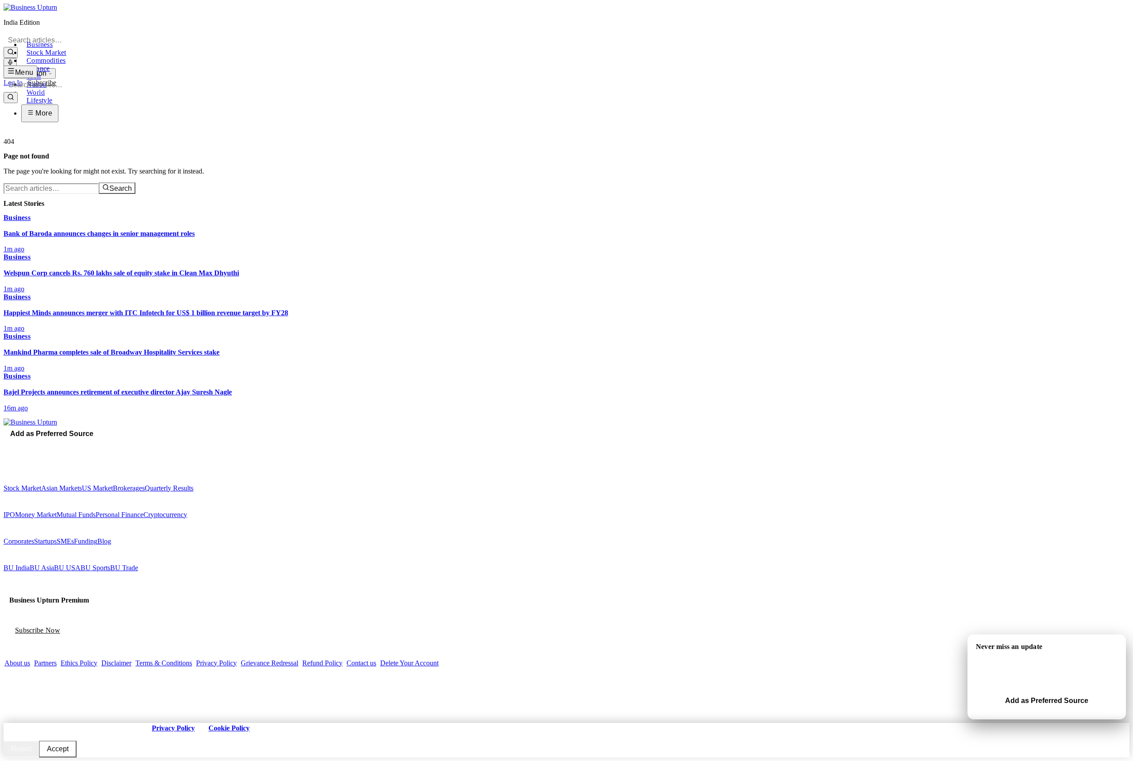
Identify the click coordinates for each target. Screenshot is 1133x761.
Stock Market (46, 52)
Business (40, 44)
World (36, 92)
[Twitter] (13, 445)
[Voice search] (10, 63)
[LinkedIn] (31, 445)
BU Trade (124, 568)
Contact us (361, 663)
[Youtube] (25, 445)
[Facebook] (7, 445)
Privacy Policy (216, 663)
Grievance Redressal (269, 663)
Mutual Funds (76, 514)
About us (17, 663)
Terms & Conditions (163, 663)
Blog (104, 541)
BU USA (67, 568)
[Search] (11, 52)
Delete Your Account (409, 663)
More (43, 113)
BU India (17, 568)
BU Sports (95, 568)
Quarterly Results (169, 488)
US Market (97, 488)
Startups (45, 541)
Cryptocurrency (165, 514)
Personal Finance (119, 514)
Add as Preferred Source (51, 433)
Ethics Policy (79, 663)
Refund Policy (322, 663)
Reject (21, 749)
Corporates (19, 541)
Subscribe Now (37, 630)
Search (120, 188)
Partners (45, 663)
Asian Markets (61, 488)
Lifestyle (40, 100)
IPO (9, 514)
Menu (24, 72)
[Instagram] (19, 445)
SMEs (65, 541)
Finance (38, 68)
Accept (58, 749)
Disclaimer (116, 663)
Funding (85, 541)
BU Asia (42, 568)
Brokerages (129, 488)
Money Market (36, 514)
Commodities (46, 60)
